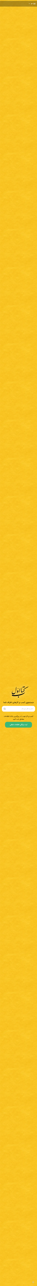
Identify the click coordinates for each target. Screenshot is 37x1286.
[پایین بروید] (33, 1280)
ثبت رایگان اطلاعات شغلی (18, 724)
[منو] (34, 4)
